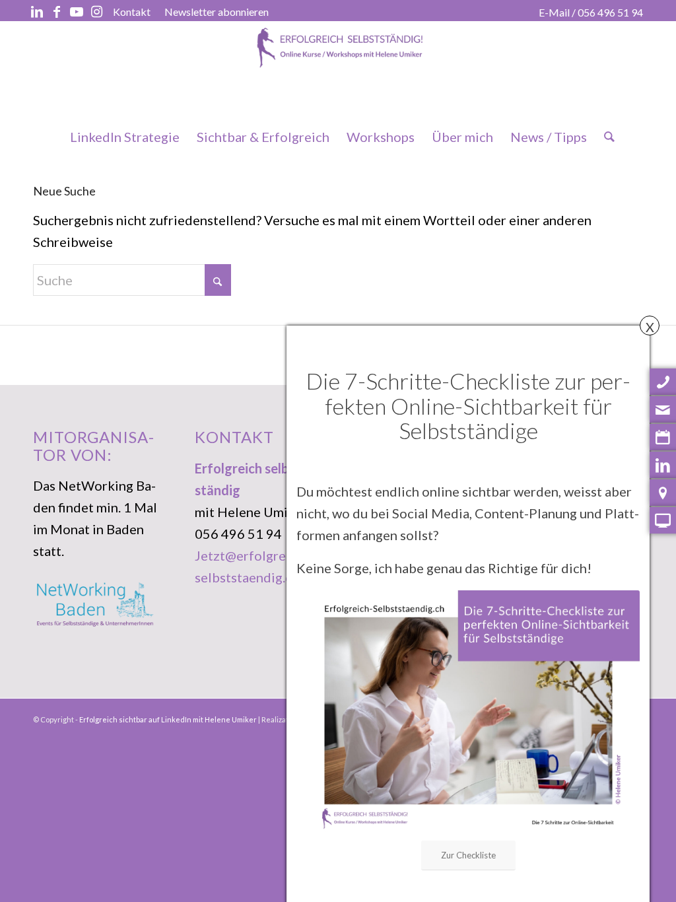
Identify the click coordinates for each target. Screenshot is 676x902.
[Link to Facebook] (56, 11)
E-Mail (554, 12)
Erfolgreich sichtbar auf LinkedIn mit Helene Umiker (168, 719)
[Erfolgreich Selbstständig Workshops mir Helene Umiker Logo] (338, 70)
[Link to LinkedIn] (36, 11)
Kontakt (132, 11)
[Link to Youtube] (76, 11)
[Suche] (605, 136)
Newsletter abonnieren (216, 11)
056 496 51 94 (610, 12)
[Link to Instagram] (96, 11)
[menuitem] (132, 12)
